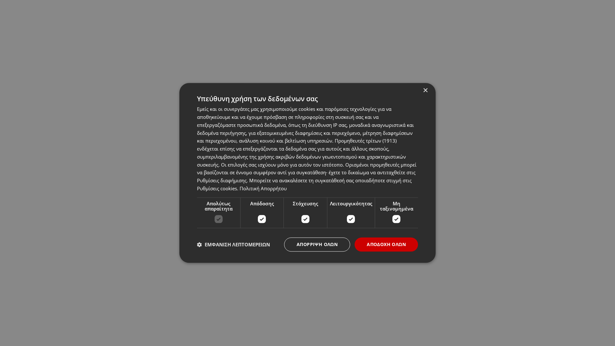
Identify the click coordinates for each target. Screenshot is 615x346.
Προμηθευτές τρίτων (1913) (366, 141)
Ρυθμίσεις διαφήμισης (222, 180)
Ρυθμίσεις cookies (217, 188)
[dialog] (307, 173)
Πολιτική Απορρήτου (263, 188)
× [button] (425, 90)
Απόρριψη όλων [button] (317, 244)
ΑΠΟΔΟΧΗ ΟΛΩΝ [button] (386, 244)
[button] (233, 244)
